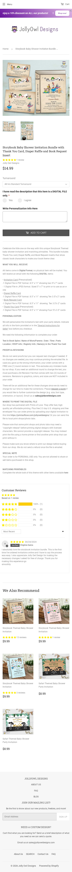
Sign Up (63, 816)
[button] (9, 160)
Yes (11, 200)
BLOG (36, 796)
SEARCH (30, 854)
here (66, 472)
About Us (18, 854)
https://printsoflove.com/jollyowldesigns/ (30, 415)
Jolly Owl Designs (27, 865)
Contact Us (43, 854)
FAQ (36, 790)
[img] (17, 542)
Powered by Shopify (49, 865)
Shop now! (62, 13)
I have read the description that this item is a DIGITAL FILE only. (35, 193)
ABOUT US (36, 784)
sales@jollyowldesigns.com (48, 396)
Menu (9, 4)
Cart (67, 4)
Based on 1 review (10, 498)
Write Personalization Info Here (20, 208)
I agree (27, 200)
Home (6, 48)
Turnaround (9, 178)
